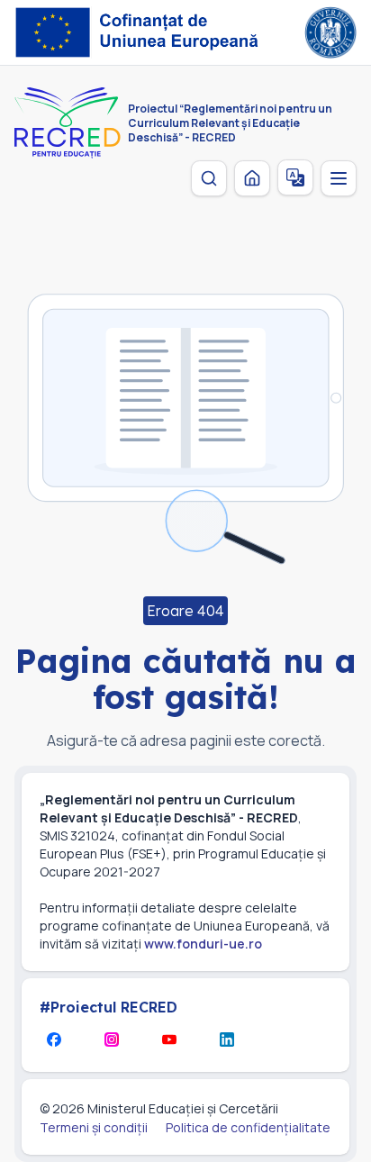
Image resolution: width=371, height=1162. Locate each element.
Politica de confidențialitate (248, 1127)
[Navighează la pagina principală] (252, 178)
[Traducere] (295, 177)
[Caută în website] (209, 178)
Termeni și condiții (94, 1127)
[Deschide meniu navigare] (339, 178)
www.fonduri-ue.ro (203, 943)
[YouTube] (169, 1039)
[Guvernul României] (330, 32)
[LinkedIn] (227, 1039)
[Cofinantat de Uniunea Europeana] (141, 32)
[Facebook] (54, 1039)
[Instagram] (111, 1039)
